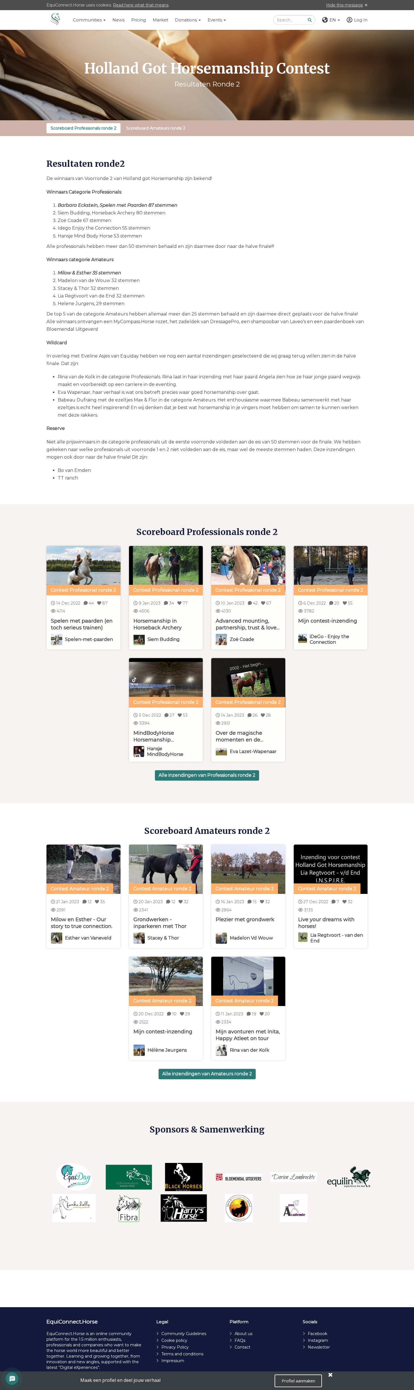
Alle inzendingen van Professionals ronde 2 (207, 775)
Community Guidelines (183, 1333)
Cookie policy (174, 1340)
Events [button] (215, 20)
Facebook (317, 1333)
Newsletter (319, 1347)
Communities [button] (88, 20)
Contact (242, 1347)
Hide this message (344, 5)
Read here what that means (140, 5)
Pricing (138, 20)
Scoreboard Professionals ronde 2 (83, 128)
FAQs (240, 1340)
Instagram (318, 1340)
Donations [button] (186, 20)
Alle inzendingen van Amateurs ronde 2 (207, 1073)
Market (160, 20)
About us (243, 1333)
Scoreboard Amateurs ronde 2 (155, 128)
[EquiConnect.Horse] (55, 20)
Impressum (172, 1360)
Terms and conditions (182, 1353)
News (118, 20)
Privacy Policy (175, 1347)
